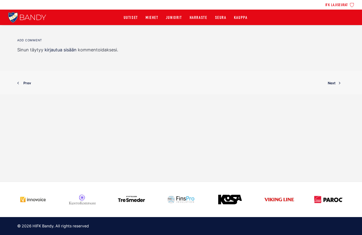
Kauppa (240, 18)
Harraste (198, 18)
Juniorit (174, 18)
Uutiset (131, 18)
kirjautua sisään (61, 49)
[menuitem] (339, 4)
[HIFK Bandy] (27, 17)
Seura (220, 18)
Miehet (152, 18)
